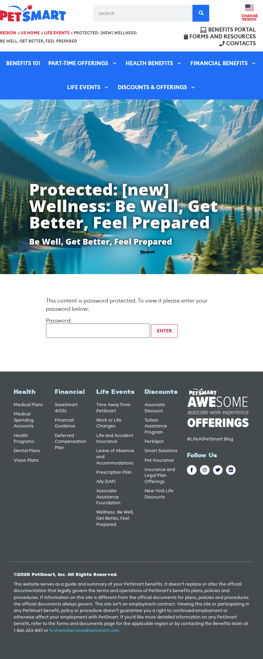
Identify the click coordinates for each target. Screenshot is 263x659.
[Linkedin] (231, 470)
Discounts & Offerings (152, 87)
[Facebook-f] (192, 470)
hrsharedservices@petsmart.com (84, 630)
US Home (30, 33)
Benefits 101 (23, 63)
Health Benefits (149, 63)
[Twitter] (218, 470)
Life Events (57, 33)
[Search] (200, 13)
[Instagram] (205, 470)
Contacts (241, 43)
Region (8, 33)
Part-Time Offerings (78, 63)
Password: (59, 321)
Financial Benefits (219, 63)
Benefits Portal (232, 29)
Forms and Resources (222, 36)
